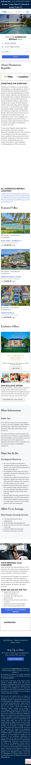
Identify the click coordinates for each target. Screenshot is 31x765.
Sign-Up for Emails (15, 659)
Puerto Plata (20, 196)
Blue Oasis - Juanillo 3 (11, 241)
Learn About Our (15, 611)
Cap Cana (22, 194)
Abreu (8, 198)
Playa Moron (11, 196)
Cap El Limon (16, 198)
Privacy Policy (16, 642)
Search (15, 57)
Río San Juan (24, 200)
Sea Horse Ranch (6, 202)
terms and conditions (8, 678)
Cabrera (14, 194)
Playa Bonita (25, 198)
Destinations (8, 640)
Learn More (15, 368)
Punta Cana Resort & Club (10, 200)
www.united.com (5, 757)
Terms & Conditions (21, 640)
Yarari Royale (7, 313)
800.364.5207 (6, 1)
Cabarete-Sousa (5, 194)
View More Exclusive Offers (13, 400)
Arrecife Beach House (11, 277)
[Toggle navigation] (27, 12)
